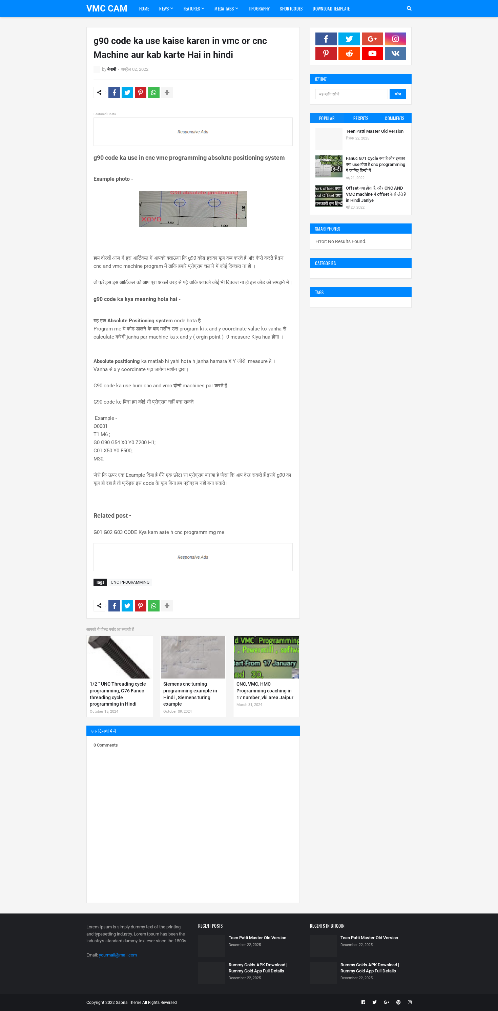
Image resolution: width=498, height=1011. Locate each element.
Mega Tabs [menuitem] (224, 8)
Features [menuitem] (192, 8)
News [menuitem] (164, 8)
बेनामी (111, 69)
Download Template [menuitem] (331, 8)
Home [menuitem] (144, 8)
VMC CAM (106, 8)
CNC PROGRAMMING (130, 582)
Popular (327, 118)
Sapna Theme (128, 1002)
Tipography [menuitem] (259, 8)
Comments (394, 118)
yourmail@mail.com (118, 955)
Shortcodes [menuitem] (291, 8)
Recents (360, 118)
